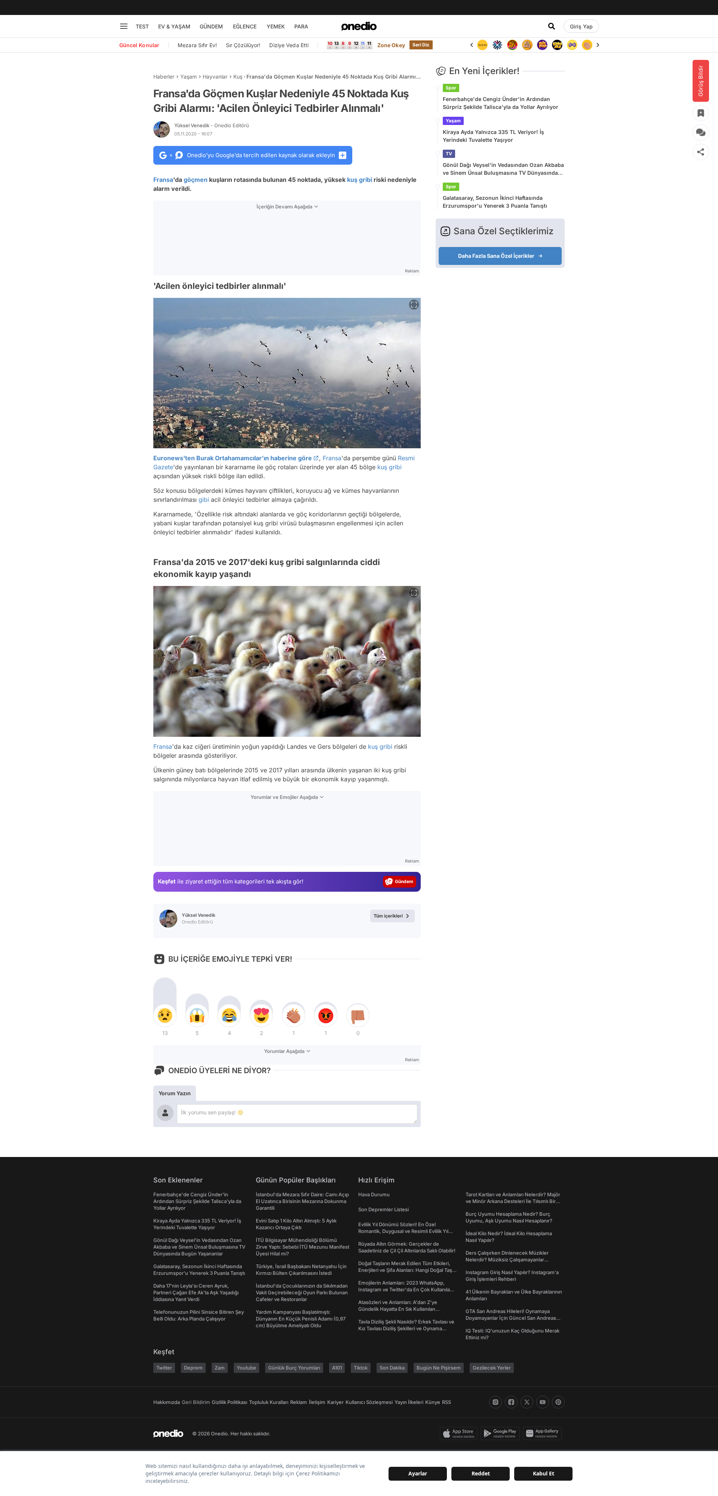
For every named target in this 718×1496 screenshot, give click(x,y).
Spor (451, 88)
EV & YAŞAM (174, 26)
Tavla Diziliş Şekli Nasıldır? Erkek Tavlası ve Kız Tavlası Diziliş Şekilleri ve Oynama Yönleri (406, 1328)
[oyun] (557, 45)
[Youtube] (542, 1402)
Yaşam (188, 76)
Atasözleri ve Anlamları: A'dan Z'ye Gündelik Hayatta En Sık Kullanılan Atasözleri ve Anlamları (397, 1309)
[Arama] (552, 26)
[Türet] (497, 45)
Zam (220, 1368)
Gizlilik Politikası (229, 1402)
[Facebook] (511, 1402)
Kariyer (335, 1402)
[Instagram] (495, 1402)
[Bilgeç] (512, 45)
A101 (337, 1368)
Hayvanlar (215, 76)
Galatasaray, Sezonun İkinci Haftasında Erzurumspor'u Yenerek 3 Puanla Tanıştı (495, 202)
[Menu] (123, 26)
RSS (446, 1402)
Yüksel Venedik (211, 125)
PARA (301, 26)
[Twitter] (527, 1402)
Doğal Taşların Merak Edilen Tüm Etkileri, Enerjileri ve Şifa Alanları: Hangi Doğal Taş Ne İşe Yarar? (405, 1270)
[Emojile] (542, 45)
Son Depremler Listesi (383, 1209)
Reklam (298, 1402)
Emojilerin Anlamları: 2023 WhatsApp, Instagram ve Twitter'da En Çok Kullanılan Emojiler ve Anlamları (405, 1289)
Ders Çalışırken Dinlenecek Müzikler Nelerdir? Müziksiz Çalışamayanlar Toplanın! (507, 1259)
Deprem (193, 1368)
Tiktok (361, 1368)
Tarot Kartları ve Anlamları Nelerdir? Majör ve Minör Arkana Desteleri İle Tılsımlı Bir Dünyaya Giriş (513, 1201)
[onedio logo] (359, 26)
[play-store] (502, 1433)
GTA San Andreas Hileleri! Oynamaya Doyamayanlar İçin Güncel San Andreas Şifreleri (511, 1318)
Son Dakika (392, 1368)
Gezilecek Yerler (492, 1368)
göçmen (196, 179)
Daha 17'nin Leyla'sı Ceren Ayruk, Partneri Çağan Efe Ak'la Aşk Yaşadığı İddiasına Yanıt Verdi (196, 1292)
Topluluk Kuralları (268, 1402)
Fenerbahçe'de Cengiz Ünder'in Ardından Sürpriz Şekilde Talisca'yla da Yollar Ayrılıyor (500, 103)
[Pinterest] (558, 1402)
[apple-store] (460, 1433)
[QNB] (482, 45)
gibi (204, 499)
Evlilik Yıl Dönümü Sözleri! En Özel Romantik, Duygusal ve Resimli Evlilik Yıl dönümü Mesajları (403, 1231)
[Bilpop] (527, 45)
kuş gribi (359, 179)
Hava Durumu (374, 1194)
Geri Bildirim (196, 1402)
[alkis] (572, 45)
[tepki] (165, 1015)
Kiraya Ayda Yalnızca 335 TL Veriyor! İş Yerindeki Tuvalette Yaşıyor (493, 136)
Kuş (237, 76)
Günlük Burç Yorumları (294, 1368)
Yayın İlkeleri (409, 1402)
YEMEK (276, 26)
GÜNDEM (211, 26)
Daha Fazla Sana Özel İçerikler (496, 256)
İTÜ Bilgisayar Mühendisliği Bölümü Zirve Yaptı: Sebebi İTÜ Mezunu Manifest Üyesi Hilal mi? (302, 1247)
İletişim (317, 1402)
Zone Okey (391, 45)
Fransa (163, 179)
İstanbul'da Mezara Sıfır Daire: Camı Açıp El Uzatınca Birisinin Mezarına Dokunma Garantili (302, 1201)
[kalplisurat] (587, 45)
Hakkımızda (166, 1402)
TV (449, 153)
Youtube (246, 1368)
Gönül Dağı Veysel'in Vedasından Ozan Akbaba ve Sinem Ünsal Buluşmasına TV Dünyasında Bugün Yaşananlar (503, 169)
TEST (142, 26)
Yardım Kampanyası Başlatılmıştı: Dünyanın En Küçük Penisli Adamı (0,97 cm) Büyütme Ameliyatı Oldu (301, 1318)
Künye (432, 1402)
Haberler (163, 76)
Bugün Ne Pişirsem (439, 1368)
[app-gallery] (544, 1433)
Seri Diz (421, 45)
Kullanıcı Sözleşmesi (369, 1402)
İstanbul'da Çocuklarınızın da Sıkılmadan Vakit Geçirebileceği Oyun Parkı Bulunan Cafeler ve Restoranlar (302, 1292)
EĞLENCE (245, 26)
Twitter (164, 1368)
